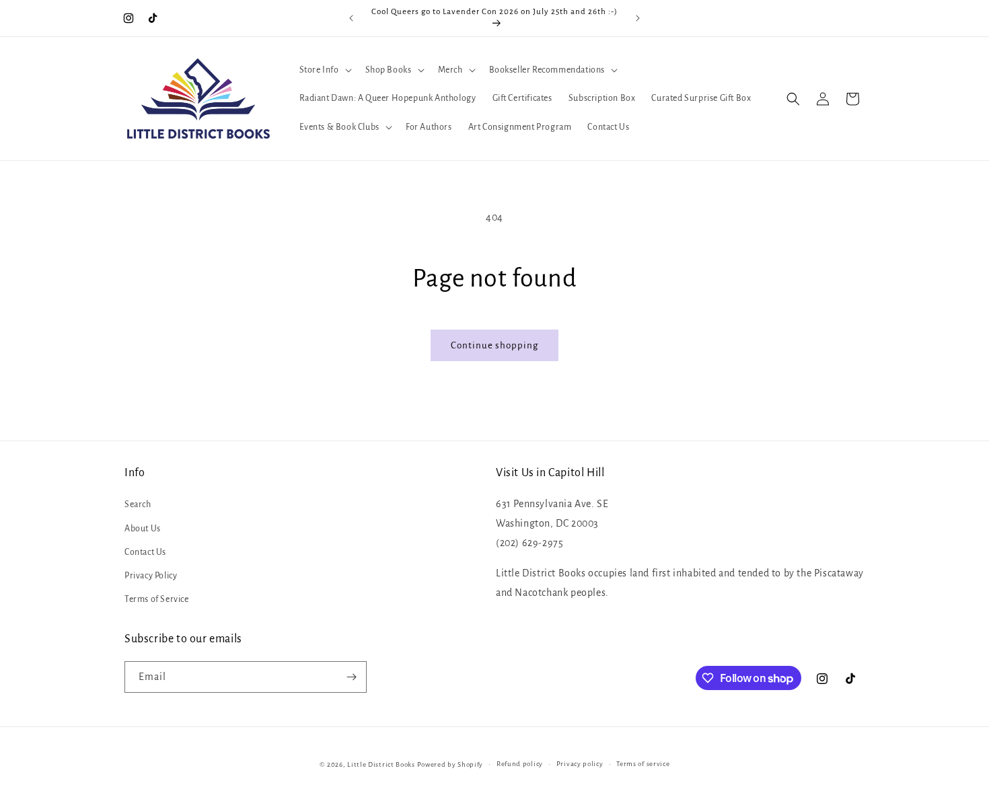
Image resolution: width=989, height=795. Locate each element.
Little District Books (381, 764)
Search (137, 504)
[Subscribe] (351, 677)
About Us (142, 528)
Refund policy (520, 763)
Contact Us (145, 552)
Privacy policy (579, 763)
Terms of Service (156, 599)
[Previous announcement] (351, 18)
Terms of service (642, 763)
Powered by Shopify (450, 764)
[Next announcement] (638, 18)
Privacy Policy (150, 575)
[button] (324, 70)
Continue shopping (494, 345)
